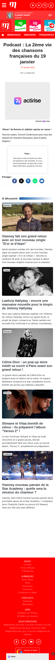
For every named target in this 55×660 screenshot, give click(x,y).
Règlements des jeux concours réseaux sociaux (27, 624)
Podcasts (27, 601)
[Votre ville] (33, 5)
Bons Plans (27, 579)
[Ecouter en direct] (39, 5)
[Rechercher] (45, 5)
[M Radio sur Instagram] (38, 641)
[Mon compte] (51, 5)
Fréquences (27, 571)
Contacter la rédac (27, 592)
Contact (27, 564)
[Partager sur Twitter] (21, 182)
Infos (27, 582)
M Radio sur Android (27, 616)
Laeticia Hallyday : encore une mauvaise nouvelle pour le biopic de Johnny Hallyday (27, 304)
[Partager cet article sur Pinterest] (27, 182)
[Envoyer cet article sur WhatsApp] (34, 182)
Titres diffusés (27, 567)
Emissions (30, 35)
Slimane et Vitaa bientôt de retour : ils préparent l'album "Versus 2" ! (24, 427)
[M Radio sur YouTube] (31, 641)
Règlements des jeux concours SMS (27, 628)
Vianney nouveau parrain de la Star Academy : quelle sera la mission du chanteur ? (25, 488)
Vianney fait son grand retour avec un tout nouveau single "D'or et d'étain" (24, 240)
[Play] (3, 24)
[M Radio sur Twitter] (23, 641)
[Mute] (50, 15)
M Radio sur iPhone (27, 613)
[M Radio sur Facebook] (16, 641)
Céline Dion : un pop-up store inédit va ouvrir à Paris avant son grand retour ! (27, 365)
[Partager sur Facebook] (14, 182)
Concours (27, 589)
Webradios (14, 35)
